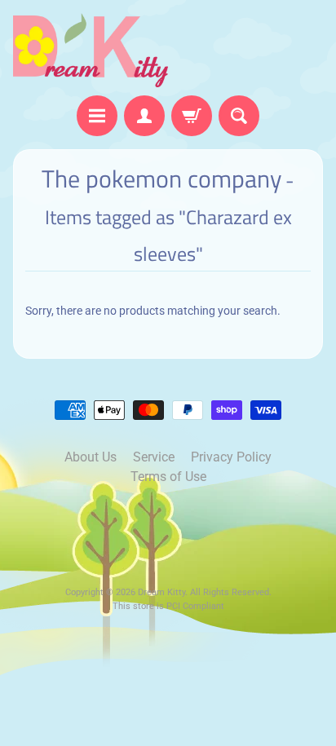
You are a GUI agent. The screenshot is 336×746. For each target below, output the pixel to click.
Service (154, 457)
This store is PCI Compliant (168, 606)
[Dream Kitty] (90, 50)
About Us (90, 457)
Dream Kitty (161, 592)
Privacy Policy (231, 457)
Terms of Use (168, 476)
